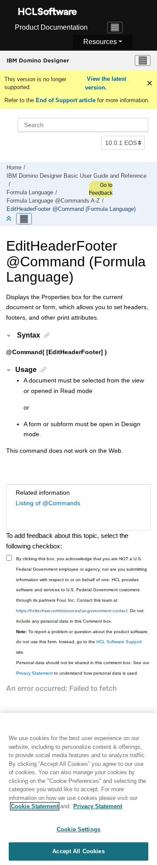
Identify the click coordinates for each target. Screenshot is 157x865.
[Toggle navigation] (115, 27)
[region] (78, 789)
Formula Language (30, 193)
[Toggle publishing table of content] (24, 218)
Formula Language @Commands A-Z (53, 201)
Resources (100, 41)
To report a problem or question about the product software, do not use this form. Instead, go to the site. (82, 642)
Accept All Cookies (78, 851)
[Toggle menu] (142, 60)
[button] (9, 335)
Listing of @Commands (48, 503)
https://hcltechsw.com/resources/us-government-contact (71, 610)
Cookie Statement (34, 806)
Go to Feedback (101, 189)
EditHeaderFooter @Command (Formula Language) (71, 209)
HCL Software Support (119, 641)
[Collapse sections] (10, 219)
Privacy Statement (34, 673)
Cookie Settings (78, 829)
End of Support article (65, 100)
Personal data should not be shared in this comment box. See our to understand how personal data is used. (82, 667)
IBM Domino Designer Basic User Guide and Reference (77, 176)
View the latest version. (105, 83)
